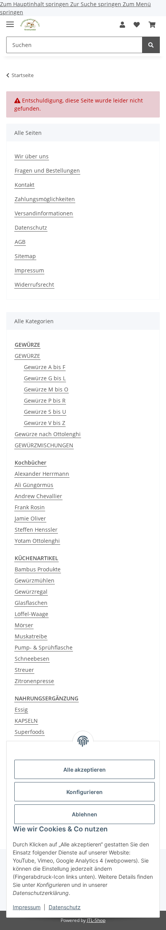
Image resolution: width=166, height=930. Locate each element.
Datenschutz (65, 907)
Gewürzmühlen (34, 580)
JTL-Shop (96, 920)
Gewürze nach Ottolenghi (48, 434)
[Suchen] (151, 45)
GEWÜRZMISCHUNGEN (44, 445)
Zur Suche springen (96, 4)
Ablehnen (84, 814)
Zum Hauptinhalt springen (35, 4)
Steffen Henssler (36, 529)
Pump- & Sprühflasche (44, 647)
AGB (20, 241)
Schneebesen (32, 658)
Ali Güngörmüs (34, 485)
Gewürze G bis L (45, 378)
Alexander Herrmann (42, 473)
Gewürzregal (31, 591)
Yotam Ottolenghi (37, 540)
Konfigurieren (84, 792)
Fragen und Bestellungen (47, 170)
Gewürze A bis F (44, 367)
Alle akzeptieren (84, 769)
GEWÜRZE (27, 355)
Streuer (24, 669)
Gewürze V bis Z (44, 422)
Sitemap (25, 256)
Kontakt (24, 184)
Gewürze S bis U (45, 411)
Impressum (27, 907)
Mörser (24, 625)
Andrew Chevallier (38, 496)
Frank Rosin (30, 507)
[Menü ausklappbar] (10, 21)
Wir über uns (32, 156)
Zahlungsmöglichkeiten (45, 199)
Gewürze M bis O (46, 389)
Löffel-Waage (31, 614)
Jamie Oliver (30, 518)
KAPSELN (26, 720)
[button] (122, 24)
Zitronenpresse (34, 681)
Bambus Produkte (38, 569)
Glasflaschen (31, 602)
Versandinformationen (44, 213)
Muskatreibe (31, 636)
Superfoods (29, 731)
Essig (21, 709)
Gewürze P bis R (45, 400)
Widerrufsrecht (34, 284)
